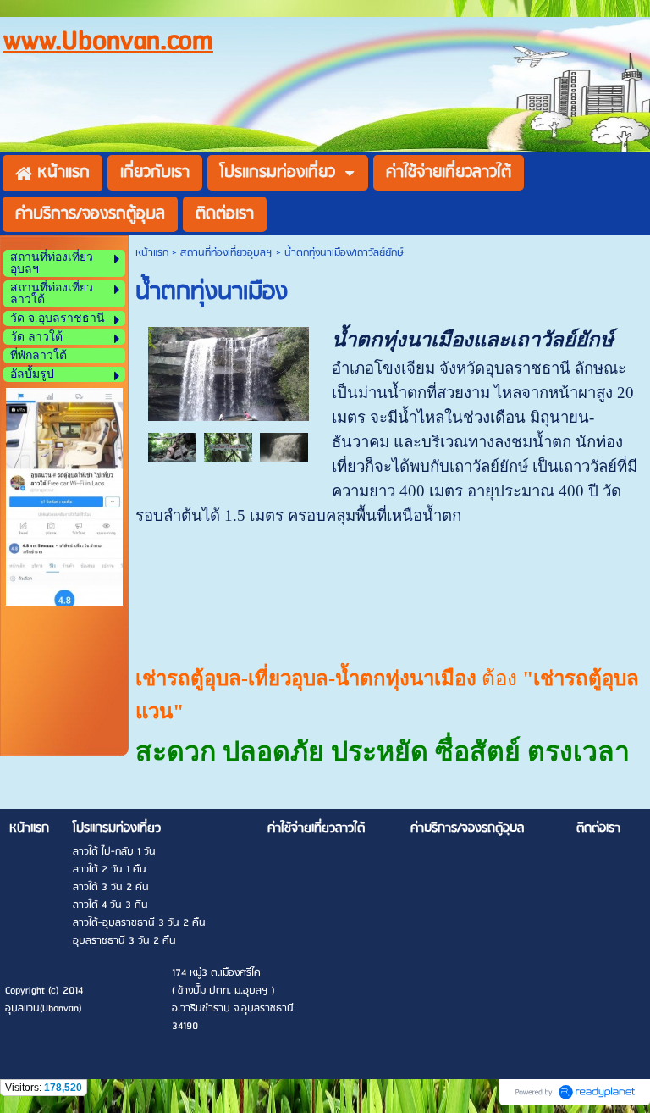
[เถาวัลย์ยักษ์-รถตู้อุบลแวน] (172, 446)
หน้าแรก (151, 253)
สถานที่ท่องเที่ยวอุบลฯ (226, 253)
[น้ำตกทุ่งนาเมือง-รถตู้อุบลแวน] (228, 372)
